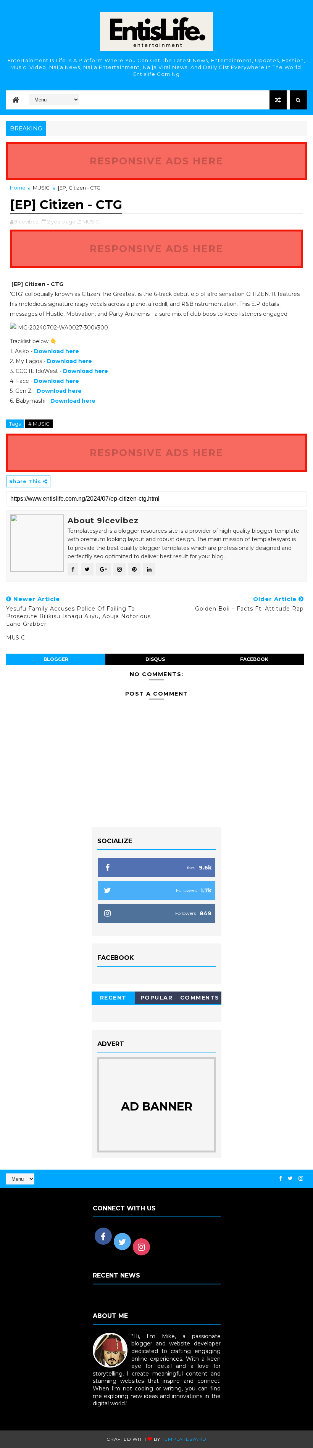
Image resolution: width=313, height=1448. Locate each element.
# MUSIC (39, 424)
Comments (199, 997)
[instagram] (301, 1179)
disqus (155, 659)
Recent (113, 997)
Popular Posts (156, 999)
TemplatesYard (184, 1439)
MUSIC (41, 188)
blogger (56, 659)
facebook (254, 659)
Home (18, 188)
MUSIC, (91, 222)
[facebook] (280, 1179)
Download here (72, 400)
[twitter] (290, 1179)
